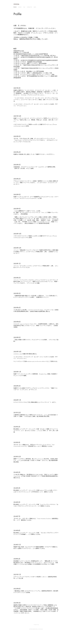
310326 (16, 4)
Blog (35, 7)
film (24, 7)
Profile (15, 7)
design (19, 7)
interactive (29, 7)
